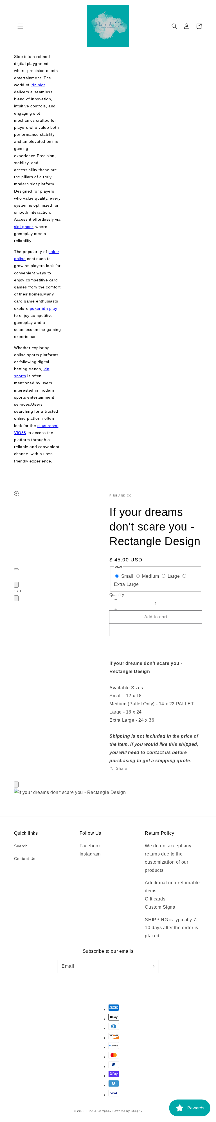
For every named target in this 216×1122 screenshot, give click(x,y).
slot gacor (23, 226)
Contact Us (24, 858)
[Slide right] (16, 598)
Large (174, 576)
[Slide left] (16, 585)
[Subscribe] (152, 966)
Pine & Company (99, 1110)
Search (21, 846)
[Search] (174, 26)
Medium (150, 576)
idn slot (38, 85)
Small (127, 576)
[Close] (16, 784)
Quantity (116, 595)
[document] (108, 793)
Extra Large (126, 584)
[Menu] (20, 26)
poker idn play (43, 308)
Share (121, 768)
